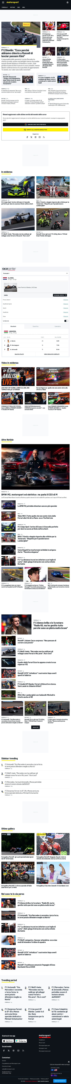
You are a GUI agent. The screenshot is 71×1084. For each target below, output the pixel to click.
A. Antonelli (13, 349)
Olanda (11, 278)
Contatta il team (6, 1066)
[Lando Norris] (8, 341)
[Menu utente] (67, 2)
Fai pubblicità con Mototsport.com (11, 1063)
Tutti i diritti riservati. (44, 1081)
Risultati (66, 299)
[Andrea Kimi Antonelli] (8, 349)
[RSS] (43, 137)
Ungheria (12, 331)
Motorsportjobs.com (44, 1045)
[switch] (66, 321)
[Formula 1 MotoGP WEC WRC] (35, 273)
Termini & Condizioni (23, 1078)
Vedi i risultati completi (51, 354)
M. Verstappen (14, 345)
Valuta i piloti (19, 354)
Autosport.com (43, 1048)
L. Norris (12, 341)
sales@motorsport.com (8, 1069)
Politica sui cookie (34, 1078)
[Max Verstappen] (8, 345)
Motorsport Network (31, 1081)
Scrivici (4, 1060)
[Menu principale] (3, 2)
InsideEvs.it (42, 1040)
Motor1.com (42, 1042)
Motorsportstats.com (44, 1051)
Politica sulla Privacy (46, 1078)
